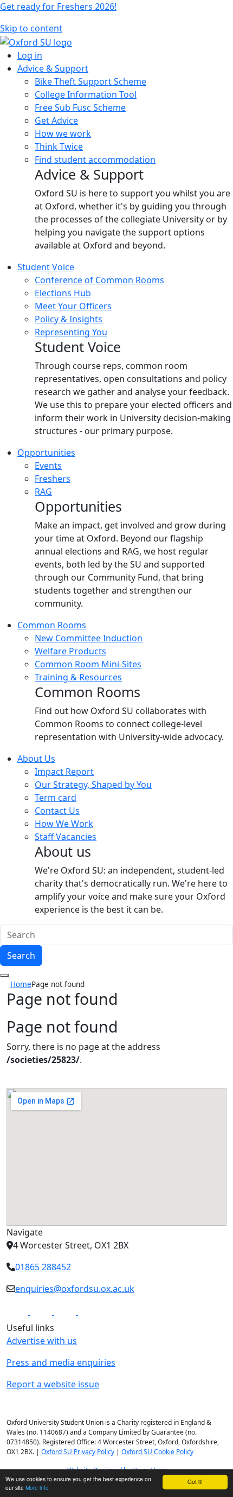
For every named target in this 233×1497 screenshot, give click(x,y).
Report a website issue (53, 1384)
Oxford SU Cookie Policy (157, 1451)
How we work (63, 133)
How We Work (64, 824)
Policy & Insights (68, 319)
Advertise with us (42, 1341)
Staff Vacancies (65, 837)
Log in (29, 55)
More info (37, 1487)
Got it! (195, 1481)
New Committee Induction (89, 638)
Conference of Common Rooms (99, 280)
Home (20, 984)
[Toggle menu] (4, 975)
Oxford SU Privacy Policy (77, 1451)
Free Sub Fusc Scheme (80, 107)
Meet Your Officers (73, 306)
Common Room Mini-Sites (88, 664)
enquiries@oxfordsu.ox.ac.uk (74, 1289)
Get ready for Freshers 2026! (58, 6)
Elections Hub (63, 293)
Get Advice (56, 120)
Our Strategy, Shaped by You (93, 785)
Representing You (71, 332)
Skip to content (31, 28)
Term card (55, 798)
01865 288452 (43, 1267)
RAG (43, 492)
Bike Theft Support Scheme (90, 81)
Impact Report (64, 772)
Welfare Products (70, 651)
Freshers (52, 479)
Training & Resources (78, 677)
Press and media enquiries (61, 1362)
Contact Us (57, 811)
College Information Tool (86, 94)
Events (48, 466)
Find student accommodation (95, 159)
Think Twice (59, 146)
